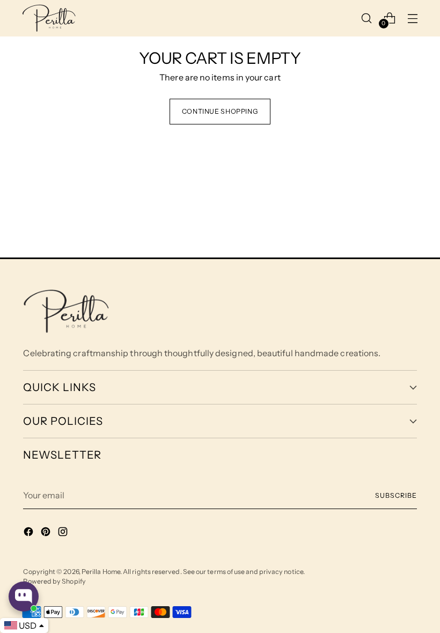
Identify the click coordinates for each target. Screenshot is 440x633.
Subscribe (395, 495)
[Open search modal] (366, 18)
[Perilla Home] (49, 18)
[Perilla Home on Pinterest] (46, 533)
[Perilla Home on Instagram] (63, 533)
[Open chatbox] (24, 597)
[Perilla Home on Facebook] (29, 533)
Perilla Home (101, 572)
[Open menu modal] (412, 18)
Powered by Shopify (54, 581)
